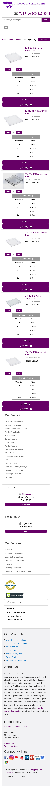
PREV (8, 69)
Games (7, 460)
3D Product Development (14, 553)
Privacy (22, 776)
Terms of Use (12, 776)
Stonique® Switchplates (16, 661)
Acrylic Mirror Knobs (12, 432)
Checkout (44, 40)
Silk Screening (10, 564)
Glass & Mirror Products (14, 422)
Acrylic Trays (14, 40)
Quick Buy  (26, 104)
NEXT (19, 69)
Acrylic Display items (14, 654)
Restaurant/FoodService (14, 449)
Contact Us (9, 743)
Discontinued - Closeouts (14, 470)
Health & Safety (11, 463)
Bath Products (10, 436)
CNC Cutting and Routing (14, 561)
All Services (9, 550)
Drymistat (8, 477)
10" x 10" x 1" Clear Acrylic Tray (33, 49)
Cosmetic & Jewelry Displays (16, 467)
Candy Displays (11, 439)
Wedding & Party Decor (14, 474)
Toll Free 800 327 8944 (34, 13)
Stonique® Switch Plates (14, 456)
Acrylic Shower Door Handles (16, 429)
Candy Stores (11, 650)
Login (26, 531)
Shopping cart (27, 494)
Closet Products (11, 453)
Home (4, 40)
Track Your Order (11, 746)
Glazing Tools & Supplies (14, 425)
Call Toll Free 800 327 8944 (16, 727)
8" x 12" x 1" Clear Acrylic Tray (33, 297)
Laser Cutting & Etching (14, 557)
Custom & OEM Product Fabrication (18, 571)
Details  (25, 99)
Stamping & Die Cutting (14, 568)
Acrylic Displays (11, 446)
